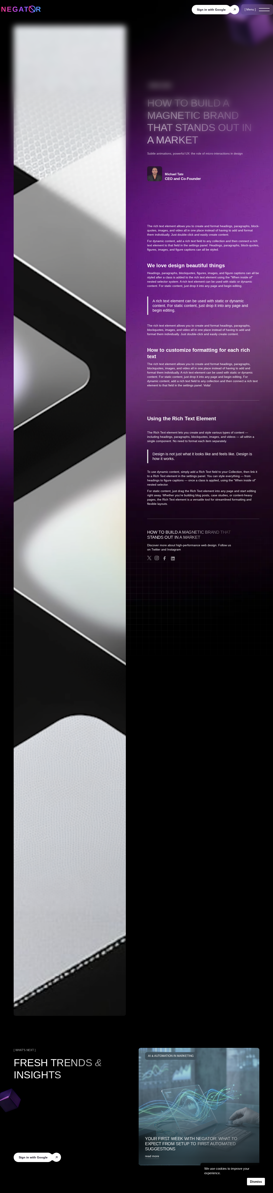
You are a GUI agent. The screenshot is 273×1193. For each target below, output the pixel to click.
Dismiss (256, 1181)
